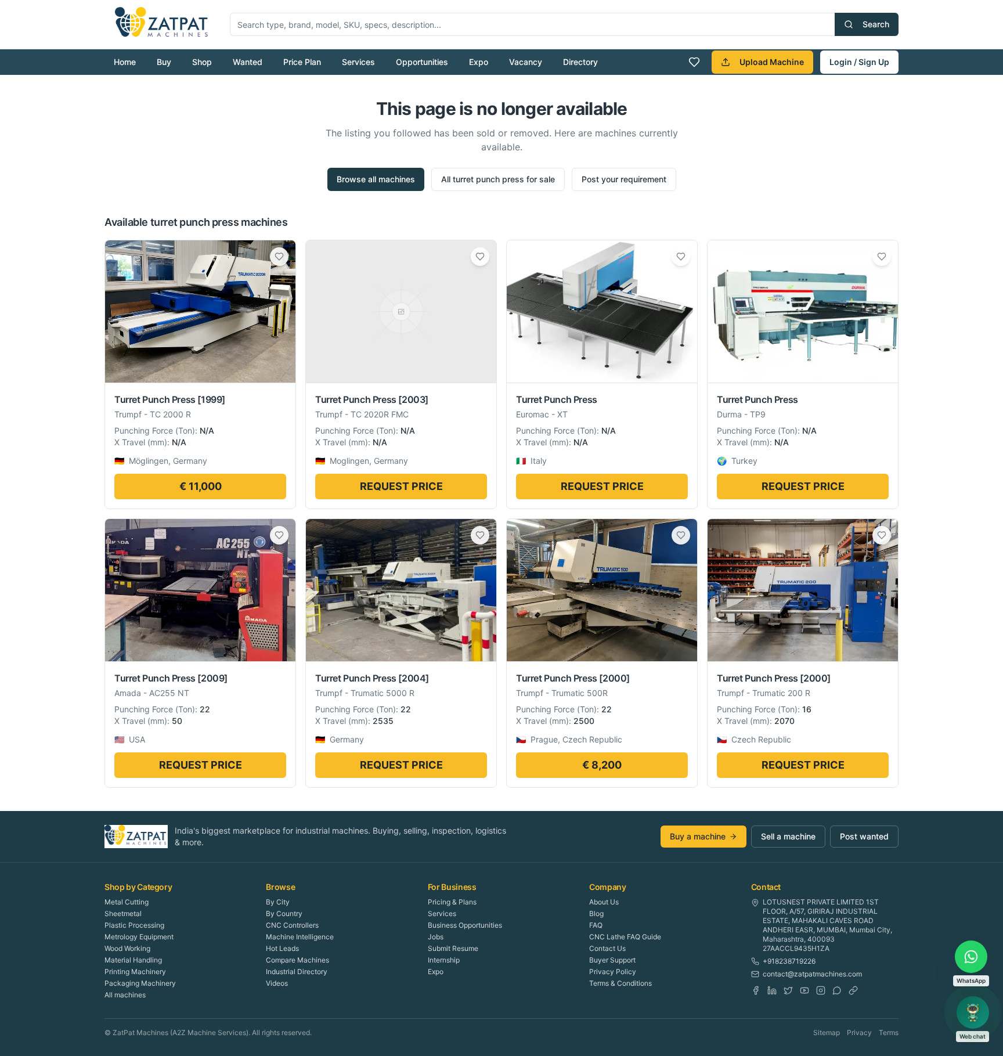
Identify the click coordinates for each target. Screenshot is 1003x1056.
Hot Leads (282, 948)
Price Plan (302, 62)
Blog (596, 913)
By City (278, 902)
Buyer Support (612, 960)
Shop (202, 62)
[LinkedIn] (772, 990)
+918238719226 (789, 961)
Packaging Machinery (140, 983)
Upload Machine (771, 62)
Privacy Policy (612, 971)
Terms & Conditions (620, 983)
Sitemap (826, 1032)
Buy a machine (698, 836)
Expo (478, 62)
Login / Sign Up (859, 62)
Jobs (435, 936)
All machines (125, 994)
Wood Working (127, 948)
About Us (604, 902)
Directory (580, 62)
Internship (444, 960)
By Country (284, 913)
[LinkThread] (853, 990)
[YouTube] (804, 990)
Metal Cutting (126, 902)
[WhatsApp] (837, 990)
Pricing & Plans (452, 902)
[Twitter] (788, 990)
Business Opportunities (465, 925)
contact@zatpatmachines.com (812, 973)
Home (125, 62)
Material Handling (133, 960)
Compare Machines (297, 960)
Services (358, 62)
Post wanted (864, 836)
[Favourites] (694, 62)
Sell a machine (788, 836)
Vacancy (525, 62)
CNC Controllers (292, 925)
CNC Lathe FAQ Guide (625, 936)
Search (876, 24)
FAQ (595, 925)
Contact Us (607, 948)
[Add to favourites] (279, 256)
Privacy (859, 1032)
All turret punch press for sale (498, 179)
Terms (889, 1032)
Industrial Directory (296, 971)
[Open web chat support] (973, 1012)
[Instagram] (820, 990)
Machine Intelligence (300, 936)
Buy (164, 62)
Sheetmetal (123, 913)
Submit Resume (453, 948)
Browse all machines (376, 179)
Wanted (247, 62)
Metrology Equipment (139, 936)
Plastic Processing (134, 925)
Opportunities (422, 62)
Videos (277, 983)
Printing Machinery (135, 971)
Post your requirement (624, 179)
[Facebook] (755, 990)
